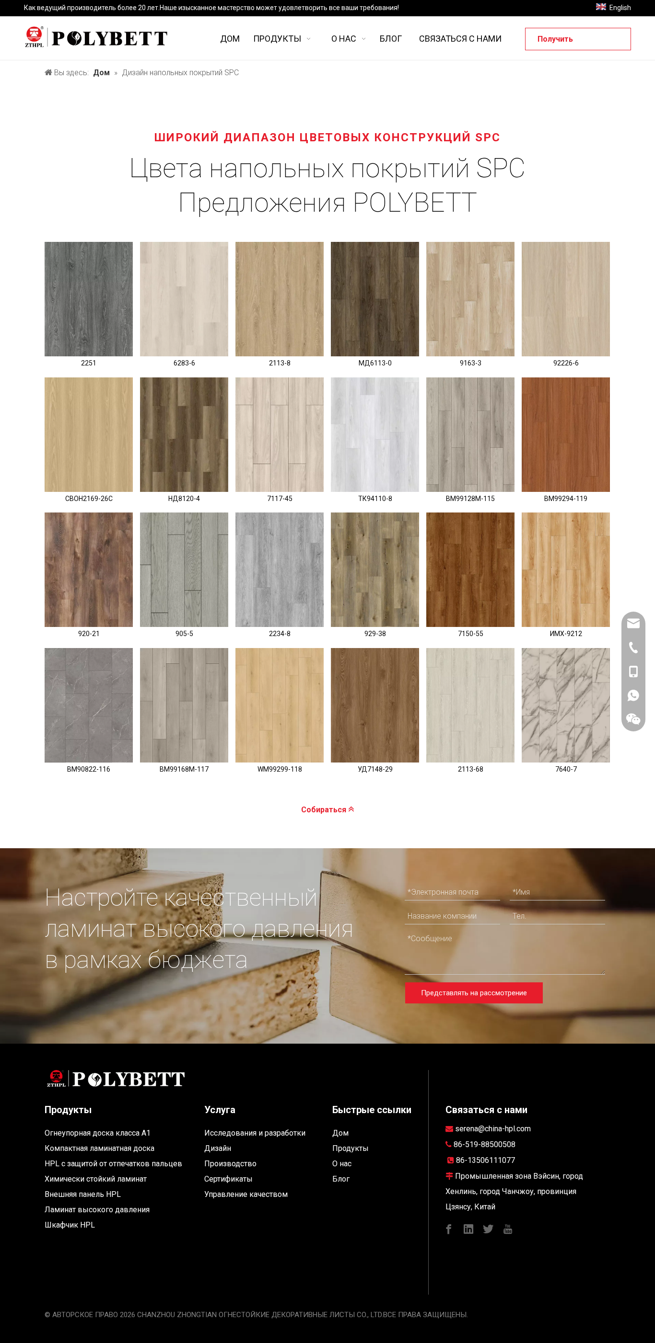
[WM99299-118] (279, 705)
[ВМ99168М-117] (184, 705)
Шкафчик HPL (70, 1224)
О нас (341, 1163)
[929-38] (375, 569)
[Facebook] (449, 1228)
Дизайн (217, 1148)
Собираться (324, 809)
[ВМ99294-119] (566, 434)
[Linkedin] (468, 1228)
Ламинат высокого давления (97, 1209)
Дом (340, 1133)
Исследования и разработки (254, 1133)
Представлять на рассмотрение (474, 993)
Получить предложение (564, 42)
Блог (341, 1179)
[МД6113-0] (375, 299)
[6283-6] (184, 299)
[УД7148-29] (375, 705)
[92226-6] (566, 299)
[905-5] (184, 569)
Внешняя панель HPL (83, 1194)
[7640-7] (566, 705)
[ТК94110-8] (375, 434)
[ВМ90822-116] (89, 705)
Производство (230, 1163)
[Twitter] (488, 1228)
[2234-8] (279, 569)
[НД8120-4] (184, 434)
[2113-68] (470, 705)
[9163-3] (470, 299)
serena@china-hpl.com (493, 1128)
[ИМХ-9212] (566, 569)
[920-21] (89, 569)
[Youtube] (508, 1228)
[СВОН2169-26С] (89, 434)
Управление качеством (246, 1194)
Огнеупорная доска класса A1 (98, 1133)
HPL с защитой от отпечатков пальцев (113, 1163)
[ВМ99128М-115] (470, 434)
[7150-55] (470, 569)
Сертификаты (228, 1179)
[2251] (89, 299)
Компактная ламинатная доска (99, 1148)
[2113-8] (279, 299)
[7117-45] (279, 434)
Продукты (350, 1148)
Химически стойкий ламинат (96, 1179)
